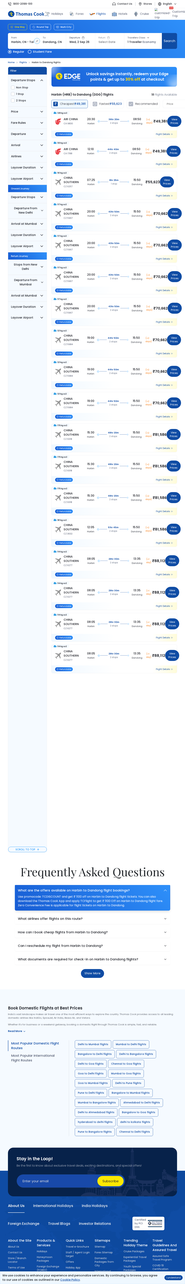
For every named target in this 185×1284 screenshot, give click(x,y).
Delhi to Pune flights (128, 1083)
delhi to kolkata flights (135, 1122)
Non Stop (22, 87)
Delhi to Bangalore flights (136, 1054)
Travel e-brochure (77, 1246)
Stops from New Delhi (25, 266)
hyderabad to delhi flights (95, 1122)
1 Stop (20, 94)
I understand (173, 1277)
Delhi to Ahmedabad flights (96, 1112)
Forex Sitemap (104, 1252)
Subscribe (110, 1181)
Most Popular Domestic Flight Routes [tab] (35, 1045)
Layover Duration (23, 167)
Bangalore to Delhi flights (95, 1054)
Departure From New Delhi (25, 210)
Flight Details (163, 134)
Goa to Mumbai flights (93, 1083)
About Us (13, 1246)
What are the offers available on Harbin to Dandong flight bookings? (74, 890)
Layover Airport (22, 179)
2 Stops (21, 100)
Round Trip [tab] (43, 27)
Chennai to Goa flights (126, 1064)
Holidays (42, 1251)
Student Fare (42, 52)
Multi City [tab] (66, 27)
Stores (147, 4)
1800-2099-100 (22, 4)
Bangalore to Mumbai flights (131, 1093)
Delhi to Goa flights (91, 1064)
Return (102, 37)
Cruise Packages (134, 1251)
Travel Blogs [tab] (59, 1223)
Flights (101, 14)
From (14, 37)
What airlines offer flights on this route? (50, 918)
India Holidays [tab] (95, 1205)
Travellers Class (136, 37)
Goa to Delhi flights (91, 1073)
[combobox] (22, 42)
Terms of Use (16, 1267)
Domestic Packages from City (104, 1261)
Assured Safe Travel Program (162, 1257)
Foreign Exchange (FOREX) (48, 1268)
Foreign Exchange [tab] (23, 1223)
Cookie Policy (70, 1280)
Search (169, 41)
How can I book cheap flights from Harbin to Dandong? (63, 932)
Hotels (122, 14)
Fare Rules (18, 123)
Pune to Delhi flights (91, 1093)
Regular (18, 52)
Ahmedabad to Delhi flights (141, 1102)
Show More (92, 973)
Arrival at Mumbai (24, 224)
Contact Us (124, 4)
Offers (70, 1262)
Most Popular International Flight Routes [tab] (33, 1057)
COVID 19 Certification (160, 1267)
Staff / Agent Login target (78, 1254)
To (44, 37)
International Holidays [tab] (53, 1205)
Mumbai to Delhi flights (131, 1044)
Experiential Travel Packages (135, 1259)
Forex (80, 14)
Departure (74, 37)
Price (14, 111)
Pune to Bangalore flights (95, 1132)
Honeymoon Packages (44, 1259)
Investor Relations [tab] (95, 1223)
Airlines (16, 156)
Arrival (15, 145)
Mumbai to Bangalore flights (97, 1102)
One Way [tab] (20, 27)
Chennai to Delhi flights (134, 1132)
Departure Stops (23, 80)
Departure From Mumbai (25, 282)
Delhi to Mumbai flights (93, 1044)
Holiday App (73, 1267)
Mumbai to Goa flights (126, 1073)
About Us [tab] (16, 1205)
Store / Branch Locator (17, 1260)
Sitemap (100, 1246)
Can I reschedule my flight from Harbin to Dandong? (60, 945)
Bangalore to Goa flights (138, 1112)
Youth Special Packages (132, 1268)
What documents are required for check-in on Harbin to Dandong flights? (78, 959)
